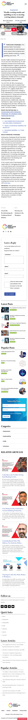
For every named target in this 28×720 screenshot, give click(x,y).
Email (6, 273)
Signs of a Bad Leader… (7, 379)
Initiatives (6, 446)
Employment (6, 431)
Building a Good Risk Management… (6, 370)
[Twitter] (5, 606)
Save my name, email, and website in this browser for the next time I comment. (16, 285)
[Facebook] (2, 606)
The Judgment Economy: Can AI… (18, 307)
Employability (7, 436)
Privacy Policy (17, 413)
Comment (8, 254)
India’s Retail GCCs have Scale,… (18, 330)
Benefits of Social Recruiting (8, 360)
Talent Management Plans (8, 351)
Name (7, 266)
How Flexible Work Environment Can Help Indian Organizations (13, 122)
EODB (4, 441)
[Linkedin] (9, 606)
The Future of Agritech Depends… (18, 323)
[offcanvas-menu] (25, 4)
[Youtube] (13, 606)
